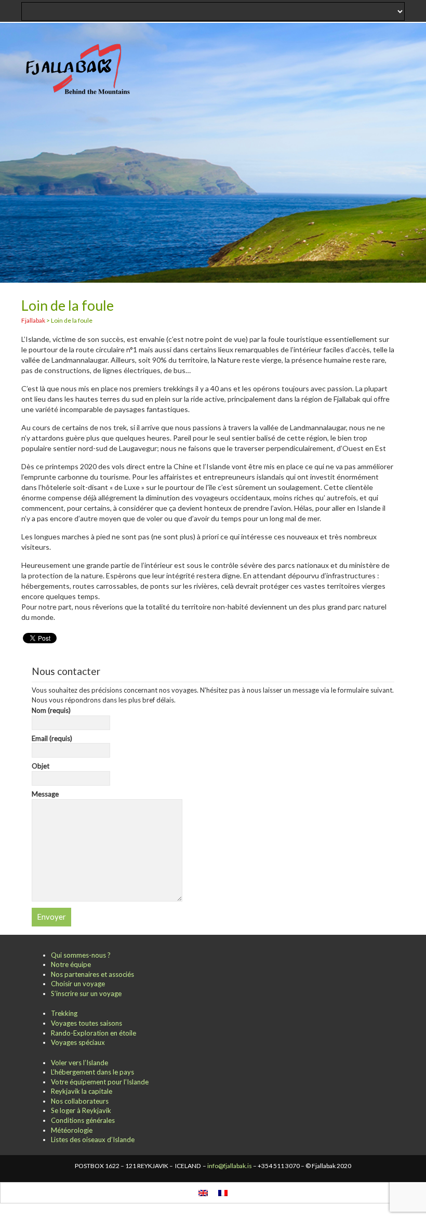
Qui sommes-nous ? (81, 955)
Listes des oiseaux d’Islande (93, 1139)
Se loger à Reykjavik (81, 1110)
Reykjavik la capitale (81, 1091)
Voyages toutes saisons (86, 1023)
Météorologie (71, 1130)
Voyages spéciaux (78, 1042)
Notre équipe (71, 964)
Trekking (64, 1013)
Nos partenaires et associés (92, 974)
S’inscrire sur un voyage (86, 993)
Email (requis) (52, 738)
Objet (40, 766)
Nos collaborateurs (80, 1101)
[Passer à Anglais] (203, 1192)
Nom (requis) (51, 710)
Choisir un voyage (78, 983)
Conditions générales (83, 1120)
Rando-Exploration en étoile (93, 1033)
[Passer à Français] (223, 1192)
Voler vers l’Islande (79, 1062)
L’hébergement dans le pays (92, 1072)
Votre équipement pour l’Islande (100, 1082)
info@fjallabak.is (229, 1166)
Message (45, 794)
